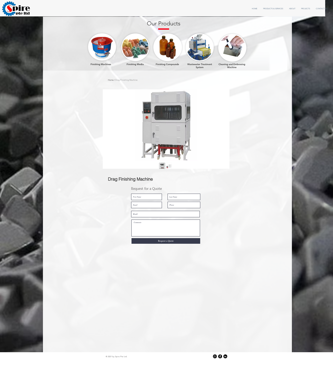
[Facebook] (220, 356)
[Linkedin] (225, 356)
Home (111, 80)
